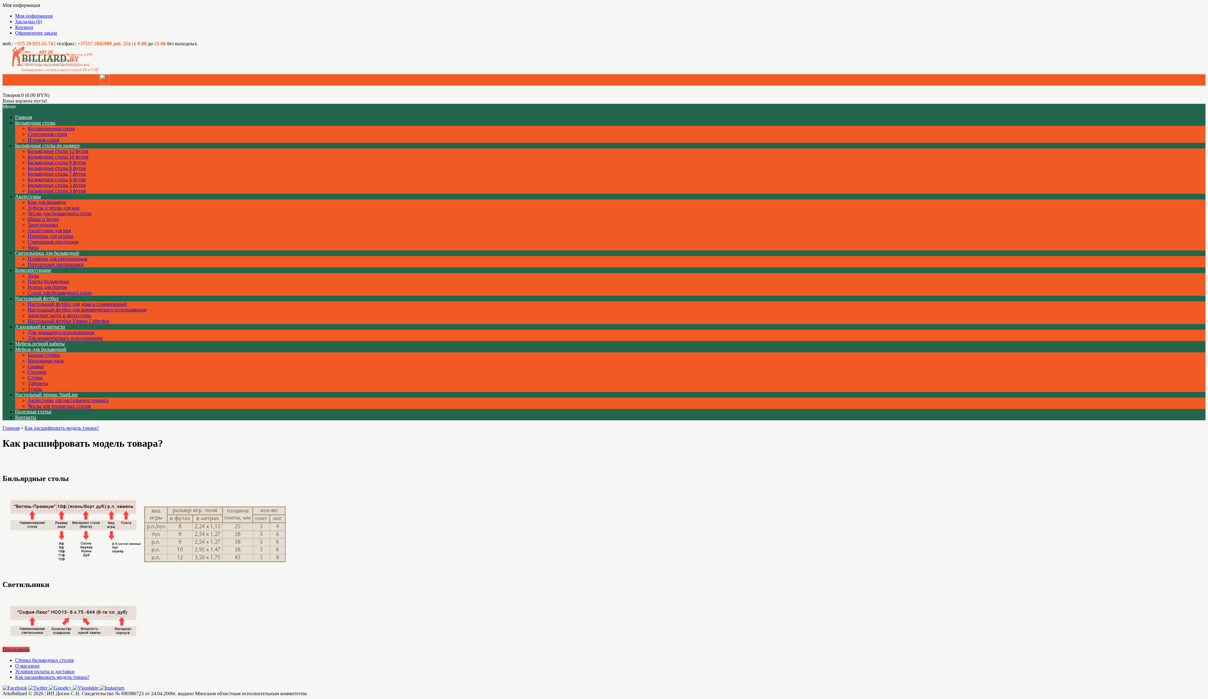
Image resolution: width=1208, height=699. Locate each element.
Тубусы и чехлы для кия (53, 207)
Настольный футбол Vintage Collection (68, 321)
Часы (33, 247)
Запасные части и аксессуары (59, 315)
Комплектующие (33, 270)
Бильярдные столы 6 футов (57, 179)
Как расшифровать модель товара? (62, 428)
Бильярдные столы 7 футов (57, 173)
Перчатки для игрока (50, 236)
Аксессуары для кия (49, 230)
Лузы (33, 275)
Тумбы (35, 389)
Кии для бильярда (47, 202)
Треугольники (43, 224)
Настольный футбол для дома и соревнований (77, 304)
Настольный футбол (37, 298)
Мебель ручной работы (40, 343)
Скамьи (36, 366)
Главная (11, 428)
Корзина (24, 27)
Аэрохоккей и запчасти (40, 326)
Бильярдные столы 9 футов (57, 162)
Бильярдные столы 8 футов (57, 168)
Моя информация (34, 16)
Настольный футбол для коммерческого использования (87, 309)
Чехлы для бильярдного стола (60, 213)
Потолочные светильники (56, 264)
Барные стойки (44, 355)
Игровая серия (43, 140)
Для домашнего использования (61, 332)
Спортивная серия (47, 134)
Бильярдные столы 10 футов (58, 156)
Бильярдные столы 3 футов (57, 190)
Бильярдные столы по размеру (47, 145)
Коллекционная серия (51, 128)
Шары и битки (43, 219)
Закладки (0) (28, 21)
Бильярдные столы (35, 123)
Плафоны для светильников (57, 258)
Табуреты (38, 383)
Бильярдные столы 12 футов (58, 151)
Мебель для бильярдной (40, 349)
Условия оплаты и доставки (45, 671)
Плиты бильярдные (49, 281)
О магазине (27, 665)
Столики (37, 372)
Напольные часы (46, 360)
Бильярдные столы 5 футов (57, 185)
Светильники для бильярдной (47, 253)
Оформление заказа (36, 33)
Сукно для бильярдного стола (60, 292)
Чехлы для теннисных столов (59, 406)
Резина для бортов (47, 287)
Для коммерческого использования (65, 338)
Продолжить (16, 649)
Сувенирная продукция (53, 241)
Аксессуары (28, 196)
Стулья (35, 377)
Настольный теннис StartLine (46, 394)
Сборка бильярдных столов (44, 660)
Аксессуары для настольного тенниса (68, 400)
